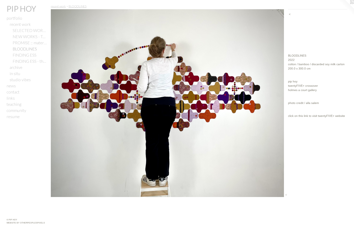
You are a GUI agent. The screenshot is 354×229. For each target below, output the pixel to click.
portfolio (14, 18)
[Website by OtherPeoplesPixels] (346, 8)
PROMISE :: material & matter (30, 42)
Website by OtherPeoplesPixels (26, 223)
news (11, 85)
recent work (20, 24)
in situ (15, 73)
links (11, 98)
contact (13, 91)
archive (16, 67)
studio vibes (20, 79)
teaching (14, 104)
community (16, 110)
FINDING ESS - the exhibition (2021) (30, 61)
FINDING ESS (24, 54)
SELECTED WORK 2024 (30, 30)
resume (13, 116)
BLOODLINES (25, 48)
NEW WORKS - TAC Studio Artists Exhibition (30, 36)
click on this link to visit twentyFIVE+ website (316, 115)
